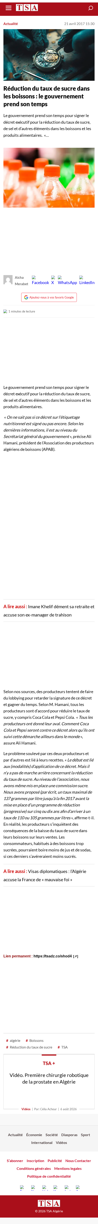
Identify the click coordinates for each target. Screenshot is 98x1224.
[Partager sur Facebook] (40, 281)
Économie (34, 1134)
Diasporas (69, 1134)
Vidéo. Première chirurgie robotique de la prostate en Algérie (49, 1078)
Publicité (55, 1160)
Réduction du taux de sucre (29, 1047)
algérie (13, 1040)
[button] (90, 8)
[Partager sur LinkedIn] (87, 281)
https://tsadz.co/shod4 (53, 956)
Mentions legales (68, 1168)
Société (52, 1134)
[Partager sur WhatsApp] (67, 281)
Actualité (10, 24)
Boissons (35, 1040)
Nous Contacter (78, 1160)
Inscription (35, 1160)
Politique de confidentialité (49, 1176)
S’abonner (15, 1160)
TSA (63, 1047)
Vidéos (26, 1109)
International (41, 1142)
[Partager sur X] (53, 281)
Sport (85, 1134)
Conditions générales (34, 1168)
